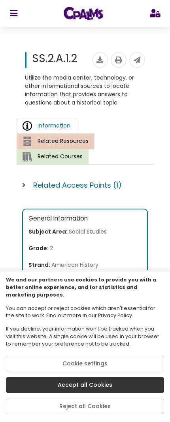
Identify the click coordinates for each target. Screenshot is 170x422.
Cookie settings (85, 363)
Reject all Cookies (85, 406)
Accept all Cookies (85, 385)
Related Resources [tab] (63, 141)
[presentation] (55, 141)
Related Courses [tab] (60, 156)
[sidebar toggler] (14, 13)
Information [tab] (54, 125)
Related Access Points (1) (77, 185)
